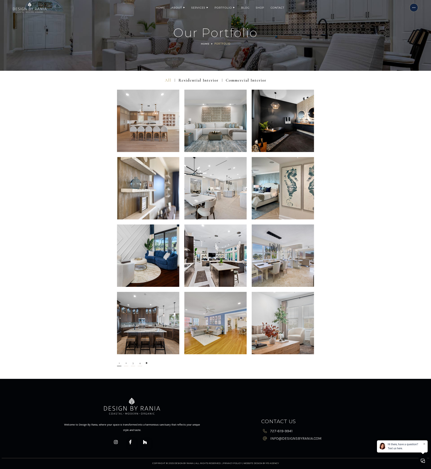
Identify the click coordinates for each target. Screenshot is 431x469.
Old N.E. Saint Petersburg (215, 345)
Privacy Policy (232, 463)
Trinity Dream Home (148, 278)
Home (205, 43)
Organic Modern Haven (283, 143)
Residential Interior (198, 80)
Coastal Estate (148, 143)
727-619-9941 (281, 431)
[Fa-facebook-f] (132, 444)
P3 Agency (272, 463)
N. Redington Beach (282, 278)
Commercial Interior (246, 80)
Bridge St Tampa (283, 345)
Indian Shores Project (148, 211)
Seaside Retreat (215, 143)
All (168, 80)
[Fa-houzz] (147, 444)
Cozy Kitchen (148, 345)
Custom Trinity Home (215, 211)
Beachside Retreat (282, 211)
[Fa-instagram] (117, 444)
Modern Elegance (215, 278)
